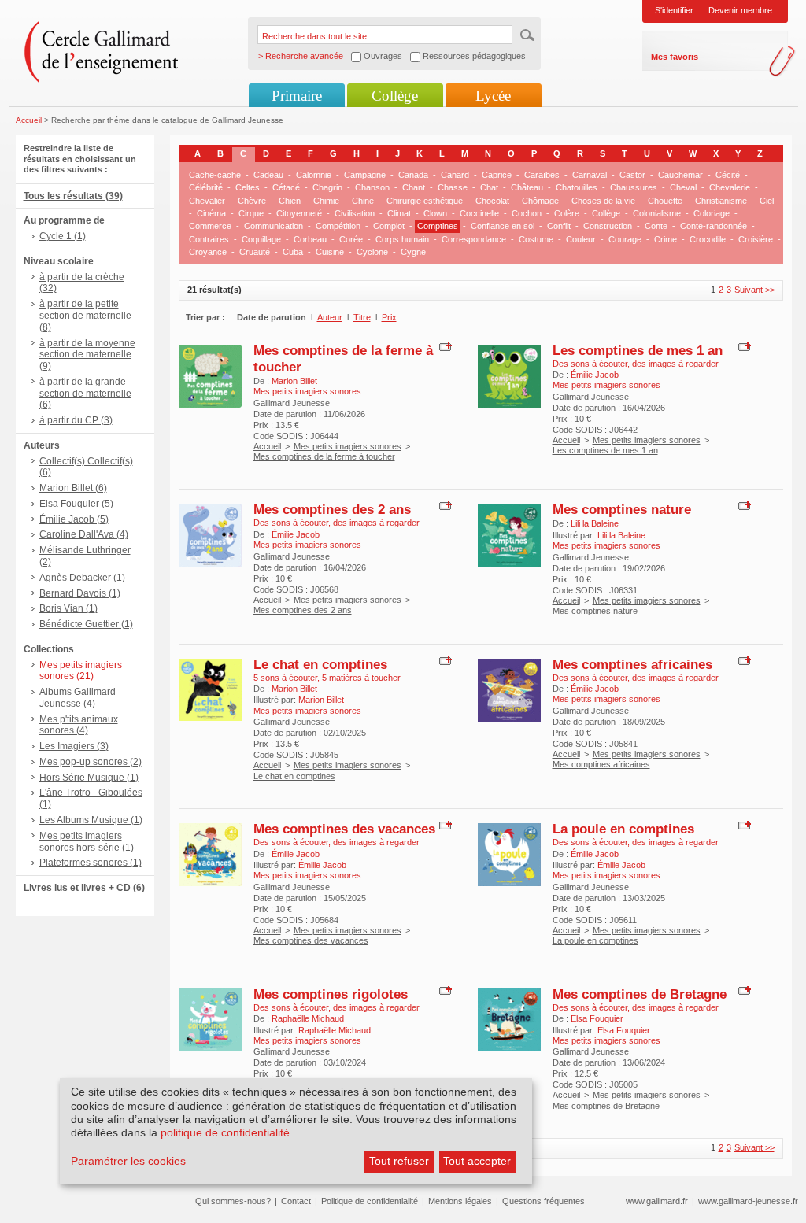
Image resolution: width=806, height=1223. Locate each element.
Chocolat (492, 200)
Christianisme (721, 200)
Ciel (767, 200)
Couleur (581, 239)
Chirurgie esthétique (424, 200)
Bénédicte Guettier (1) (86, 624)
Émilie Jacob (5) (74, 519)
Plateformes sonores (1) (90, 862)
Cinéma (211, 213)
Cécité (727, 174)
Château (527, 187)
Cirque (251, 213)
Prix (389, 317)
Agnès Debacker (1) (82, 577)
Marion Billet (294, 381)
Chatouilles (576, 187)
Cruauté (254, 252)
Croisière (755, 239)
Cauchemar (680, 174)
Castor (632, 174)
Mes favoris (674, 56)
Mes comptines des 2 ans (332, 509)
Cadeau (268, 174)
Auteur (329, 317)
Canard (455, 174)
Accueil (29, 120)
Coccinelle (479, 213)
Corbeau (310, 239)
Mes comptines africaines (632, 664)
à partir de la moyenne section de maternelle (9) (87, 355)
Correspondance (474, 239)
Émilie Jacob (595, 374)
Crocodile (708, 239)
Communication (273, 226)
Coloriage (711, 213)
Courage (624, 239)
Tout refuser (399, 1161)
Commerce (210, 226)
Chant (413, 187)
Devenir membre (740, 10)
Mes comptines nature (622, 509)
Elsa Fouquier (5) (76, 503)
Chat (489, 187)
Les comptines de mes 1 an (638, 350)
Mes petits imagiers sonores (347, 446)
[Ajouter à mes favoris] (443, 345)
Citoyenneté (299, 213)
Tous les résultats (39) (73, 195)
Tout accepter (477, 1161)
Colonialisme (657, 213)
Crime (665, 239)
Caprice (497, 174)
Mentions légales (460, 1201)
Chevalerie (729, 187)
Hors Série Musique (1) (89, 777)
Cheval (683, 187)
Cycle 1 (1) (62, 236)
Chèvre (252, 200)
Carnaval (589, 174)
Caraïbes (542, 174)
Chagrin (327, 187)
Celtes (247, 187)
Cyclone (372, 252)
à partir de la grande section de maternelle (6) (85, 393)
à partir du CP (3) (76, 420)
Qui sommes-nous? (233, 1201)
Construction (607, 226)
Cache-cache (215, 174)
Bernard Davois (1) (79, 593)
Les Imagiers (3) (74, 746)
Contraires (209, 239)
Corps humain (402, 239)
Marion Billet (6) (73, 487)
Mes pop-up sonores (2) (90, 761)
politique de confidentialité (225, 1132)
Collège (395, 95)
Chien (290, 200)
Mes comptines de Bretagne (640, 994)
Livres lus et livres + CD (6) (84, 887)
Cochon (527, 213)
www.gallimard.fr (657, 1201)
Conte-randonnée (713, 226)
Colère (566, 213)
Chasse (453, 187)
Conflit (559, 226)
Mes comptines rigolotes (330, 994)
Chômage (540, 200)
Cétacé (286, 187)
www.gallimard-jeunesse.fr (748, 1201)
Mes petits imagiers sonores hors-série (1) (86, 841)
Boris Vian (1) (68, 608)
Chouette (665, 200)
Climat (399, 213)
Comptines (437, 226)
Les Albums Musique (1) (90, 820)
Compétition (338, 226)
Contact (296, 1201)
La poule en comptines (623, 829)
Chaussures (633, 187)
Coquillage (261, 239)
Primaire (297, 95)
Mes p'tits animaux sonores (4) (78, 725)
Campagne (365, 174)
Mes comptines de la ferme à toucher (324, 456)
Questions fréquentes (543, 1201)
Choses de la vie (603, 200)
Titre (362, 317)
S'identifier (674, 10)
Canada (413, 174)
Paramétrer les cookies (128, 1161)
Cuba (293, 252)
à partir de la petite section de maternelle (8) (85, 315)
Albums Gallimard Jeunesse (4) (77, 697)
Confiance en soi (502, 226)
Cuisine (330, 252)
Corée (351, 239)
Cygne (413, 252)
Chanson (372, 187)
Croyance (208, 252)
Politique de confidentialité (369, 1201)
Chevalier (207, 200)
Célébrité (206, 187)
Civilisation (355, 213)
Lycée (493, 95)
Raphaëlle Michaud (308, 1018)
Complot (389, 226)
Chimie (326, 200)
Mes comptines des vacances (344, 829)
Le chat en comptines (320, 664)
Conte (656, 226)
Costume (536, 239)
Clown (435, 213)
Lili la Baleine (595, 523)
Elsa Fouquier (597, 1018)
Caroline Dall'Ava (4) (83, 534)
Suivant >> (754, 289)
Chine (363, 200)
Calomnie (313, 174)
